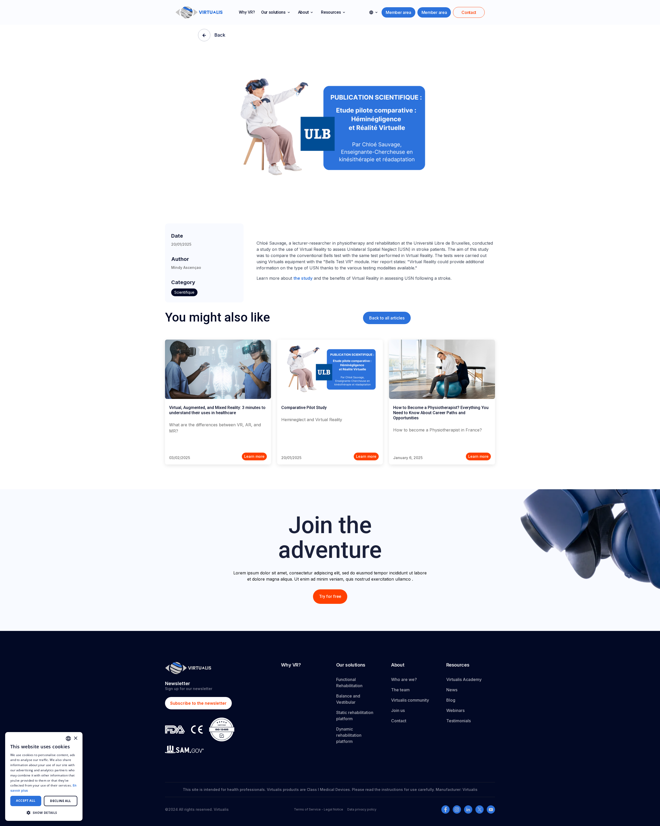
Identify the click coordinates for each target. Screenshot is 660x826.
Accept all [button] (25, 800)
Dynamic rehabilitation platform (348, 735)
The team (400, 689)
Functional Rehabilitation (349, 682)
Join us (398, 710)
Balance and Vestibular (348, 699)
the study (302, 278)
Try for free (330, 596)
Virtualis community (410, 700)
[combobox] (68, 738)
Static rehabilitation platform (354, 715)
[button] (275, 12)
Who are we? (404, 679)
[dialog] (43, 776)
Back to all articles (387, 317)
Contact (398, 720)
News (451, 689)
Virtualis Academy (464, 679)
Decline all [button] (60, 801)
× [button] (75, 738)
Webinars (455, 710)
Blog (450, 700)
